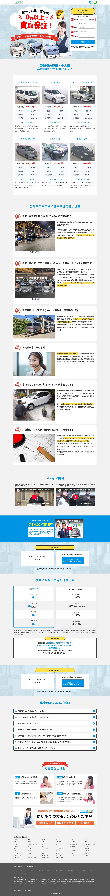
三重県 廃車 (58, 881)
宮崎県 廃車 (90, 883)
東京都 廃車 (70, 879)
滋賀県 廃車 (79, 881)
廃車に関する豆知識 (18, 870)
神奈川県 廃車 (77, 879)
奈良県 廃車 (85, 881)
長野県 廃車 (52, 881)
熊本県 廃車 (85, 883)
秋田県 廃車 (38, 879)
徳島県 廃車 (43, 883)
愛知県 (92, 879)
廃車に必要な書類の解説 (57, 870)
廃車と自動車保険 (47, 870)
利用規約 (20, 890)
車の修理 (15, 873)
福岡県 (64, 883)
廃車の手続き (77, 870)
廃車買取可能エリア (18, 877)
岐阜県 (15, 881)
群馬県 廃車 (60, 879)
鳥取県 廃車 (21, 883)
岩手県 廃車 (27, 879)
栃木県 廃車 (54, 879)
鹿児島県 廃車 (16, 886)
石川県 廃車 (36, 881)
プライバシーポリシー (27, 890)
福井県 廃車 (41, 881)
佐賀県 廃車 (74, 883)
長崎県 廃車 (68, 883)
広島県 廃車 (32, 883)
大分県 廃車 (79, 883)
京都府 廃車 (74, 881)
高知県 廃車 (60, 883)
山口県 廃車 (38, 883)
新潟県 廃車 (19, 881)
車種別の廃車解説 (27, 873)
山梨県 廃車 (25, 881)
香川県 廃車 (54, 883)
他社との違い (34, 866)
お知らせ (15, 866)
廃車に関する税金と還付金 (68, 870)
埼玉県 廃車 (65, 879)
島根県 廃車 (16, 883)
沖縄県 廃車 (22, 886)
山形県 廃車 (43, 879)
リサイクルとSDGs (26, 870)
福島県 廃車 (49, 879)
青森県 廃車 (21, 879)
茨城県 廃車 (88, 879)
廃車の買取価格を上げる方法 (86, 870)
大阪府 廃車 (63, 881)
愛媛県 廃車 (49, 883)
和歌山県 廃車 (91, 881)
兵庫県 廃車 (68, 881)
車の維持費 (20, 873)
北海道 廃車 (16, 879)
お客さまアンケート (22, 866)
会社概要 (15, 890)
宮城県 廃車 (32, 879)
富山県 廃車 (30, 881)
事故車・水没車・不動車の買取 (37, 870)
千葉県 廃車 (82, 879)
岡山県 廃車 (27, 883)
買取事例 (29, 866)
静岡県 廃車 (47, 881)
